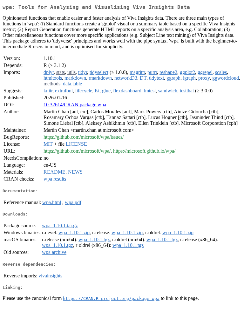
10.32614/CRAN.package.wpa (75, 104)
